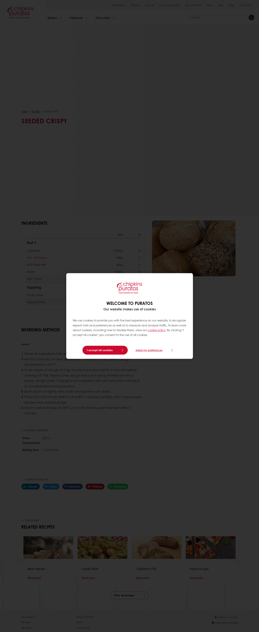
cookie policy (157, 330)
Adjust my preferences (148, 350)
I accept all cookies (100, 350)
